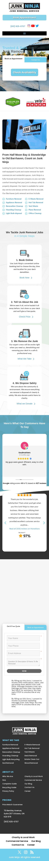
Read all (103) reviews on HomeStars (24, 529)
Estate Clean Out (31, 759)
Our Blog (28, 784)
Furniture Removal (13, 199)
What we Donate (24, 403)
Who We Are (7, 776)
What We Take (25, 359)
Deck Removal (30, 755)
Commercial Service (33, 780)
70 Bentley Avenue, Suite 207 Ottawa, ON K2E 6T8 (14, 813)
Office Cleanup (35, 213)
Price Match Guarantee (12, 804)
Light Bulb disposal (14, 213)
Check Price (24, 316)
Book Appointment (24, 17)
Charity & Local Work (33, 776)
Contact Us (35, 60)
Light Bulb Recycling (11, 759)
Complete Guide (9, 784)
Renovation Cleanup (14, 206)
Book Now (24, 277)
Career (27, 791)
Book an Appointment (13, 59)
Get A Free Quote (13, 626)
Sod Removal (8, 763)
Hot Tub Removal (36, 202)
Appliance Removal (14, 202)
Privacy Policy (8, 791)
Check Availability (24, 72)
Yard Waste (33, 206)
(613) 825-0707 (17, 26)
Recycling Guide (9, 787)
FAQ (4, 780)
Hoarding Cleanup (13, 210)
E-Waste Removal (36, 199)
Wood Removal (31, 763)
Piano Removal (35, 210)
